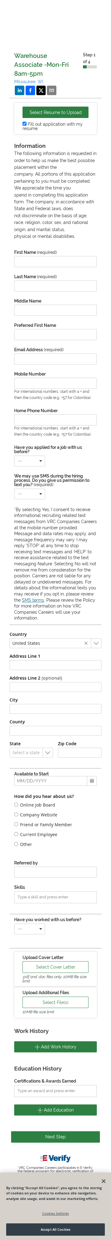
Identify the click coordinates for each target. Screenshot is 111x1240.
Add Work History (58, 1046)
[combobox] (29, 461)
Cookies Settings (55, 1213)
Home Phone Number (36, 411)
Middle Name (27, 301)
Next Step (55, 1136)
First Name (35, 252)
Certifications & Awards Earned (45, 1081)
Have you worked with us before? (47, 919)
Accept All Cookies (55, 1229)
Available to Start (31, 774)
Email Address (39, 350)
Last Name (35, 276)
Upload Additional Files (46, 992)
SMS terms (33, 600)
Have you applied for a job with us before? (48, 449)
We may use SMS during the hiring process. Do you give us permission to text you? (51, 480)
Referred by (26, 863)
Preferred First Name (35, 325)
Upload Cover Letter (43, 957)
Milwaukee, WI (28, 81)
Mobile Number (30, 374)
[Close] (103, 1181)
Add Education (58, 1110)
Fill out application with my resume (53, 126)
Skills (19, 887)
